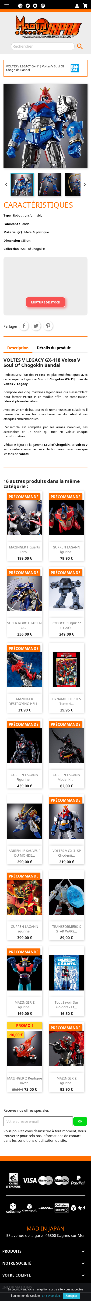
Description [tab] (18, 347)
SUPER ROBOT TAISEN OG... (24, 625)
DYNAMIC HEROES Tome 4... (66, 701)
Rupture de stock (45, 302)
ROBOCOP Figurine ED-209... (66, 625)
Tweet (36, 325)
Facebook (20, 7)
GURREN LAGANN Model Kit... (66, 777)
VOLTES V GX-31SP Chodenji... (66, 853)
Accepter (71, 1295)
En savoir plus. (51, 1295)
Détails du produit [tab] (54, 347)
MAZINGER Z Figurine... (25, 1004)
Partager (23, 325)
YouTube (35, 7)
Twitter (28, 7)
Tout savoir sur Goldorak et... (66, 1004)
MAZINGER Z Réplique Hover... (24, 1080)
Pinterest (48, 325)
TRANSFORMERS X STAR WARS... (66, 928)
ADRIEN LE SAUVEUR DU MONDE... (25, 853)
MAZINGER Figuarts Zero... (24, 549)
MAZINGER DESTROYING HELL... (24, 701)
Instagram (43, 7)
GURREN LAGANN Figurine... (66, 549)
